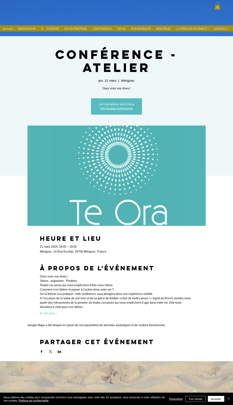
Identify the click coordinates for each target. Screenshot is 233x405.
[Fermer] (228, 399)
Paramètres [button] (176, 399)
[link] (217, 6)
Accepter (216, 399)
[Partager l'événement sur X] (50, 351)
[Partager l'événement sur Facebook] (41, 351)
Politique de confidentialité (34, 400)
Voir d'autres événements (116, 108)
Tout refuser (196, 399)
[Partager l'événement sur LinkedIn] (59, 351)
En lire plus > (48, 313)
